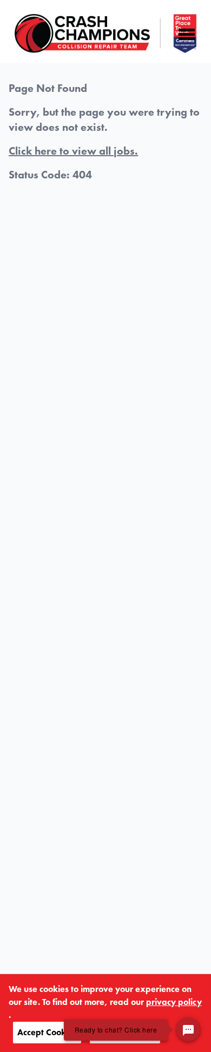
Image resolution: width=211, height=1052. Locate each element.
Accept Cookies (47, 1032)
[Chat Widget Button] (188, 1029)
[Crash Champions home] (105, 33)
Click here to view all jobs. (73, 151)
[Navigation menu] (187, 34)
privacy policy (173, 1002)
